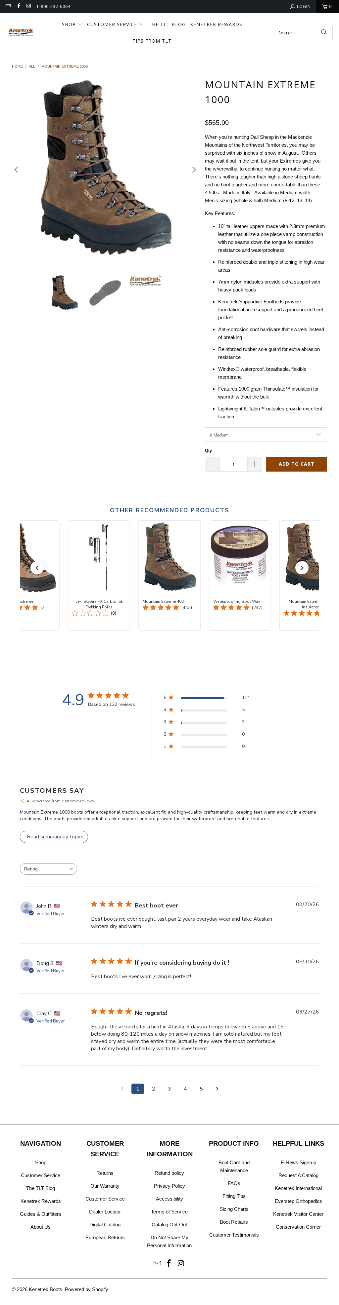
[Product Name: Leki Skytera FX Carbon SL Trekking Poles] (99, 575)
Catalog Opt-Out (169, 1224)
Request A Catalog (298, 1175)
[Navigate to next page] (217, 1089)
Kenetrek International (298, 1188)
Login (304, 6)
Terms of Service (169, 1211)
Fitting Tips (234, 1196)
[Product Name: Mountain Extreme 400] (169, 575)
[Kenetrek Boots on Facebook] (18, 6)
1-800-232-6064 (53, 6)
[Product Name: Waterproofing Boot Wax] (240, 575)
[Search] (324, 33)
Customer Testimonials (234, 1235)
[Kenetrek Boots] (21, 33)
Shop (40, 1162)
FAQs (234, 1183)
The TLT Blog (40, 1188)
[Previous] (17, 170)
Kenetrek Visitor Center (298, 1214)
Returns (105, 1173)
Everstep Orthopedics (298, 1201)
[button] (327, 6)
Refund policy (169, 1173)
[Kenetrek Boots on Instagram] (28, 6)
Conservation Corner (298, 1227)
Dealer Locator (105, 1211)
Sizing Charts (234, 1209)
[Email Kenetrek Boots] (8, 6)
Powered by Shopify (86, 1289)
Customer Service (40, 1175)
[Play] (105, 170)
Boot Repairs (234, 1222)
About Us (40, 1227)
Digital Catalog (105, 1224)
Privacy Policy (169, 1186)
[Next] (193, 170)
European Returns (105, 1237)
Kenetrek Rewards (41, 1201)
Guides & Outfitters (40, 1214)
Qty (208, 450)
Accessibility (169, 1199)
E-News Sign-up (298, 1162)
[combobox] (48, 869)
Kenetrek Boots (45, 1289)
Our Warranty (105, 1186)
